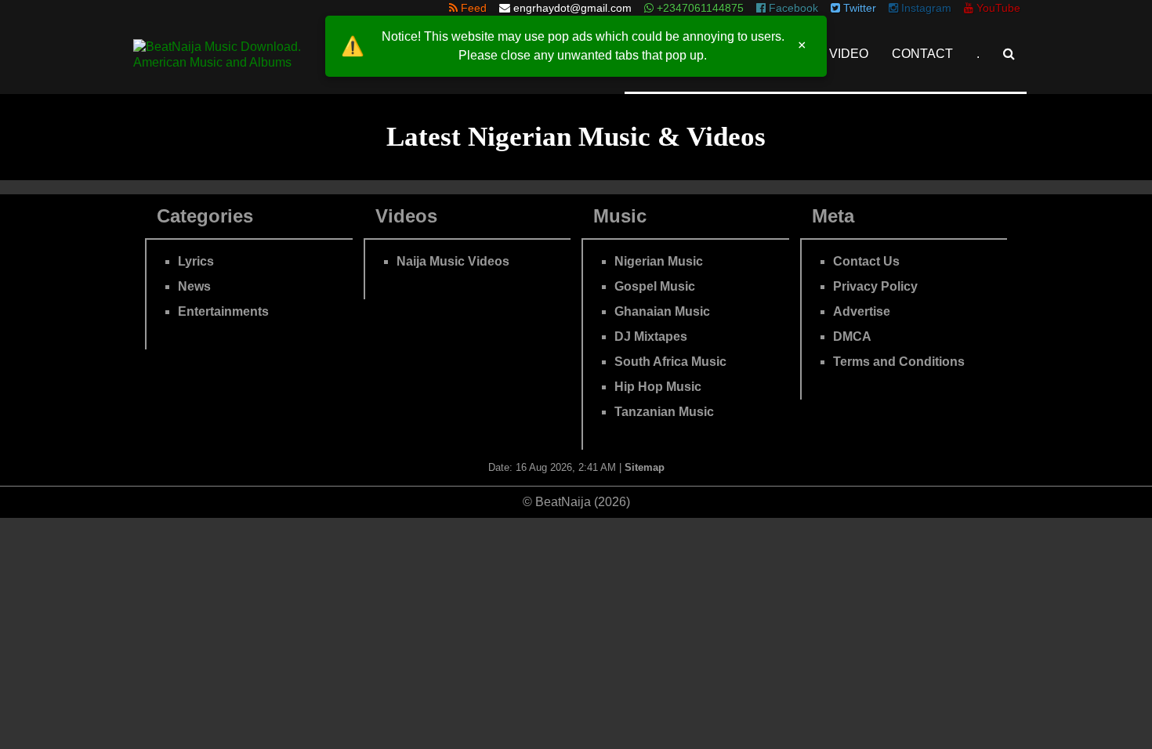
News (194, 286)
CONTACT (922, 53)
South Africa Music (670, 361)
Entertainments (223, 311)
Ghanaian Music (662, 311)
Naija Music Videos (453, 261)
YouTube (996, 8)
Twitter (858, 8)
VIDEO (848, 53)
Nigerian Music (658, 261)
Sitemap (645, 467)
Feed (472, 8)
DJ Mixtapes (650, 336)
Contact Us (866, 261)
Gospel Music (654, 286)
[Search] (1009, 54)
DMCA (852, 336)
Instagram (924, 8)
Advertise (861, 311)
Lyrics (196, 261)
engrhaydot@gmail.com (572, 8)
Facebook (792, 8)
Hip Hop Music (657, 386)
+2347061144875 (699, 8)
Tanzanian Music (664, 411)
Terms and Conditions (899, 361)
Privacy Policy (875, 286)
